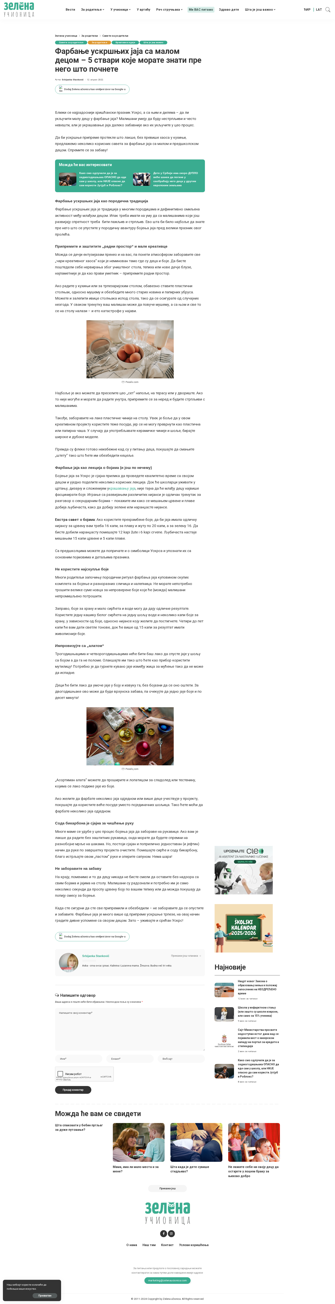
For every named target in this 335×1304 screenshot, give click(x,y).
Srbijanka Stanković (73, 80)
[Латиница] (319, 9)
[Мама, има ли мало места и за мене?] (139, 1142)
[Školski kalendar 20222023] (244, 928)
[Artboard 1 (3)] (244, 870)
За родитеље (99, 42)
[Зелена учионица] (19, 9)
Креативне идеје (125, 42)
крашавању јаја (122, 488)
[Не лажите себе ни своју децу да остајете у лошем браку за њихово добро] (254, 1142)
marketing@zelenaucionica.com (167, 1280)
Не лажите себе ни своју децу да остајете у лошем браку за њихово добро (253, 1171)
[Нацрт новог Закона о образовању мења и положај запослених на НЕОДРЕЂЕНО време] (224, 990)
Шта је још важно (153, 42)
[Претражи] (328, 9)
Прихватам (44, 1295)
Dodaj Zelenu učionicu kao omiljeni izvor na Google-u (94, 89)
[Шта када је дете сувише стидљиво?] (196, 1142)
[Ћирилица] (307, 9)
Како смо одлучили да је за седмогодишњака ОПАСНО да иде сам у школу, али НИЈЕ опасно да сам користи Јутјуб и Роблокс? (258, 1068)
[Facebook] (163, 1233)
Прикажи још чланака (184, 955)
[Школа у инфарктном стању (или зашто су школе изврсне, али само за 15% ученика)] (224, 1014)
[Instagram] (171, 1233)
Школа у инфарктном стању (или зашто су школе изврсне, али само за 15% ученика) (258, 1011)
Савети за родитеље (71, 42)
